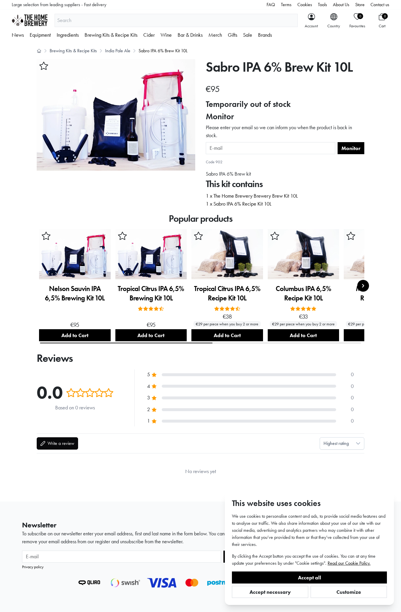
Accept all (309, 577)
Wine (166, 34)
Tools (322, 4)
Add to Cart (74, 335)
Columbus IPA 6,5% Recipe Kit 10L (303, 293)
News (18, 34)
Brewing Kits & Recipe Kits (111, 34)
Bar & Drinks (190, 34)
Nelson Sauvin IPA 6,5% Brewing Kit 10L (75, 293)
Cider (149, 34)
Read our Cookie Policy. (349, 563)
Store (360, 4)
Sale (247, 34)
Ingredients (68, 34)
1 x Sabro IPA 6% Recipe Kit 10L (238, 203)
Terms (286, 4)
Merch (215, 34)
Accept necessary (270, 592)
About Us (341, 4)
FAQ (271, 4)
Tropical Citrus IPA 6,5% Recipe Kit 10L (227, 293)
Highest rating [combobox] (336, 443)
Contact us (379, 4)
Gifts (232, 34)
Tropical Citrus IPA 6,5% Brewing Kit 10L (151, 293)
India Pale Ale (117, 51)
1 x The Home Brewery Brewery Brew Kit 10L (252, 195)
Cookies (304, 4)
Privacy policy (32, 566)
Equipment (40, 34)
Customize (348, 592)
